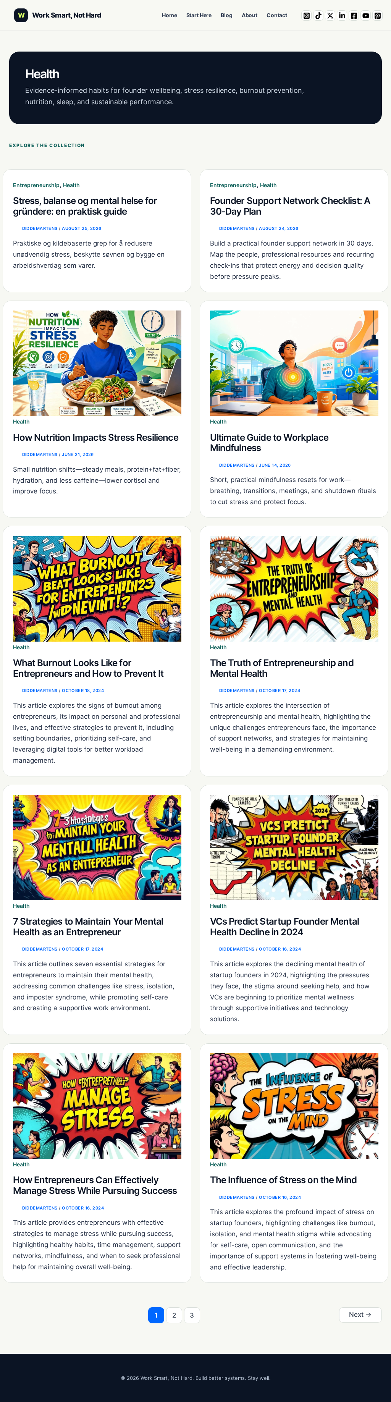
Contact (277, 15)
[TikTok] (318, 15)
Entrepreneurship (36, 185)
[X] (330, 15)
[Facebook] (354, 15)
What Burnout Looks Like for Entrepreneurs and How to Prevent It (88, 668)
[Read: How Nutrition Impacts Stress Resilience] (97, 363)
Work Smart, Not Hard (66, 15)
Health (71, 185)
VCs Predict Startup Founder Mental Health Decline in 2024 (284, 927)
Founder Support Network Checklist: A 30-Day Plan (290, 206)
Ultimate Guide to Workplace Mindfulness (269, 443)
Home (169, 15)
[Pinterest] (377, 15)
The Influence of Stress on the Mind (283, 1179)
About (249, 15)
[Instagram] (306, 15)
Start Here (199, 15)
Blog (226, 15)
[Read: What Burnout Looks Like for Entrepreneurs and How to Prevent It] (97, 588)
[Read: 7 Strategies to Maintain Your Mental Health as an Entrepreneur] (97, 847)
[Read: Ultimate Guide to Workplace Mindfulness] (294, 363)
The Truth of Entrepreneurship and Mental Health (282, 668)
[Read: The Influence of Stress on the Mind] (294, 1105)
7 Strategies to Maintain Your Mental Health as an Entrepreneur (88, 927)
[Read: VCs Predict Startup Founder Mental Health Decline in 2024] (294, 847)
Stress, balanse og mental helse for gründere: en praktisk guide (85, 206)
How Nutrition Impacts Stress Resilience (95, 437)
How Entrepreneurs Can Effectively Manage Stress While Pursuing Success (95, 1185)
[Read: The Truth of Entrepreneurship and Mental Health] (294, 588)
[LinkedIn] (342, 15)
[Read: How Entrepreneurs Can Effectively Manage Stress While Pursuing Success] (97, 1105)
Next (360, 1314)
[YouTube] (365, 15)
